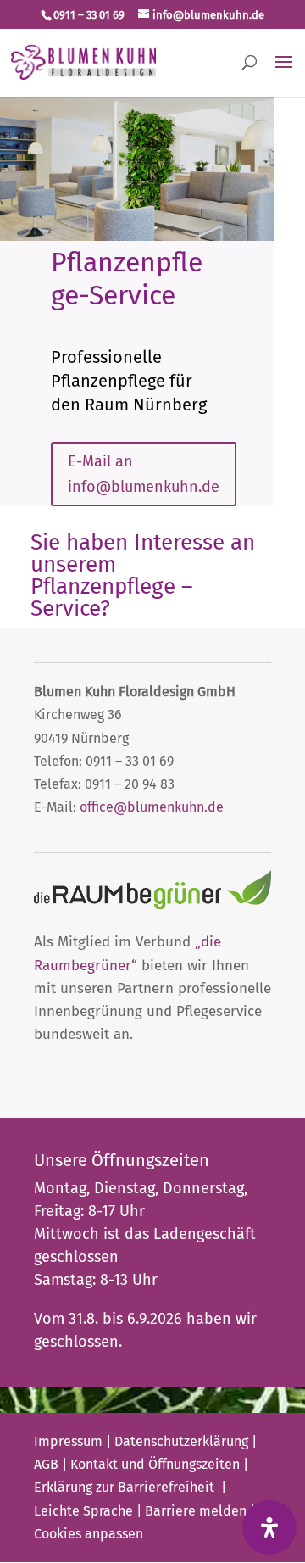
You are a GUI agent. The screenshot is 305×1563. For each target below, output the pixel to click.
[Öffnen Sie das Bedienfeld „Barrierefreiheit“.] (269, 1527)
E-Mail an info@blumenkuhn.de (143, 474)
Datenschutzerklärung (181, 1441)
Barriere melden (196, 1511)
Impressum (68, 1441)
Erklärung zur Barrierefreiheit (126, 1487)
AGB (46, 1464)
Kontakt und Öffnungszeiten (155, 1464)
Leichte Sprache (83, 1511)
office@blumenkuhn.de (152, 807)
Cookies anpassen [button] (88, 1534)
